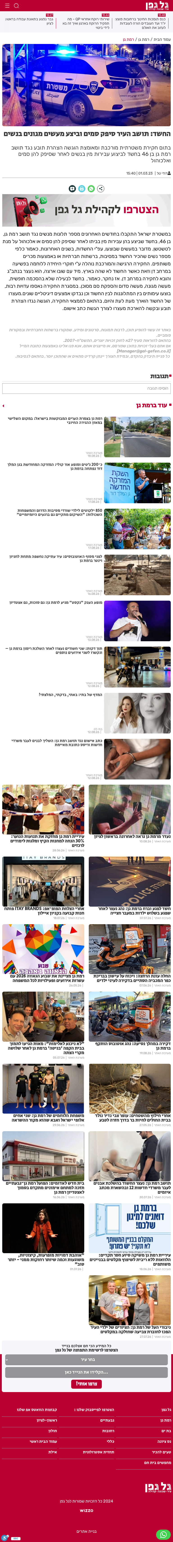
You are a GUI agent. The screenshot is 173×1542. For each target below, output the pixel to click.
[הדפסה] (81, 188)
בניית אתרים (87, 1531)
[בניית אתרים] (86, 1512)
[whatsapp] (91, 188)
